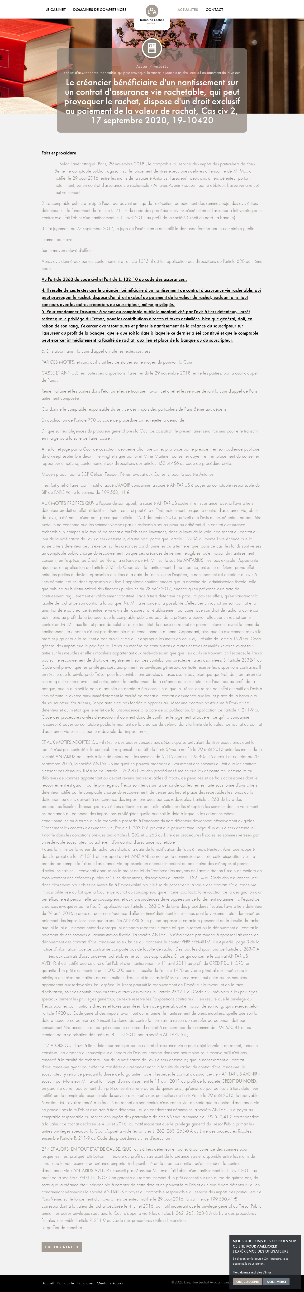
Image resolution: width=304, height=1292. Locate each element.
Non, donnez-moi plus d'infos (252, 1272)
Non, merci (276, 1282)
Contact (214, 9)
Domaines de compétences (100, 9)
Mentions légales (110, 1283)
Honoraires (85, 1283)
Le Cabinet (56, 9)
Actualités (187, 9)
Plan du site (65, 1283)
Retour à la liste (62, 1246)
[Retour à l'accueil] (152, 17)
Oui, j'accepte (247, 1282)
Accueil (141, 66)
